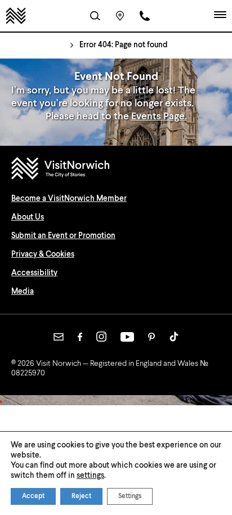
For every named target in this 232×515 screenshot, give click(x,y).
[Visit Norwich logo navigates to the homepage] (116, 169)
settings (90, 476)
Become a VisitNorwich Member (69, 199)
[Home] (16, 16)
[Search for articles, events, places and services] (95, 16)
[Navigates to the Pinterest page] (151, 337)
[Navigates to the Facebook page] (80, 337)
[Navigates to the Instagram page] (101, 336)
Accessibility (34, 273)
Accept (33, 496)
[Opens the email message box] (58, 337)
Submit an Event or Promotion (63, 236)
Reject (81, 496)
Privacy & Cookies (42, 254)
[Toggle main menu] (220, 16)
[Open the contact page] (144, 16)
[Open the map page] (120, 16)
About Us (27, 217)
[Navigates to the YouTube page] (127, 336)
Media (22, 291)
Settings (129, 496)
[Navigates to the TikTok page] (174, 336)
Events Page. (159, 116)
